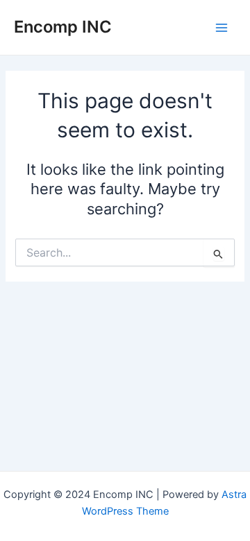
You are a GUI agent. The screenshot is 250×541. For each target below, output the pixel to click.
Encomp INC (63, 27)
